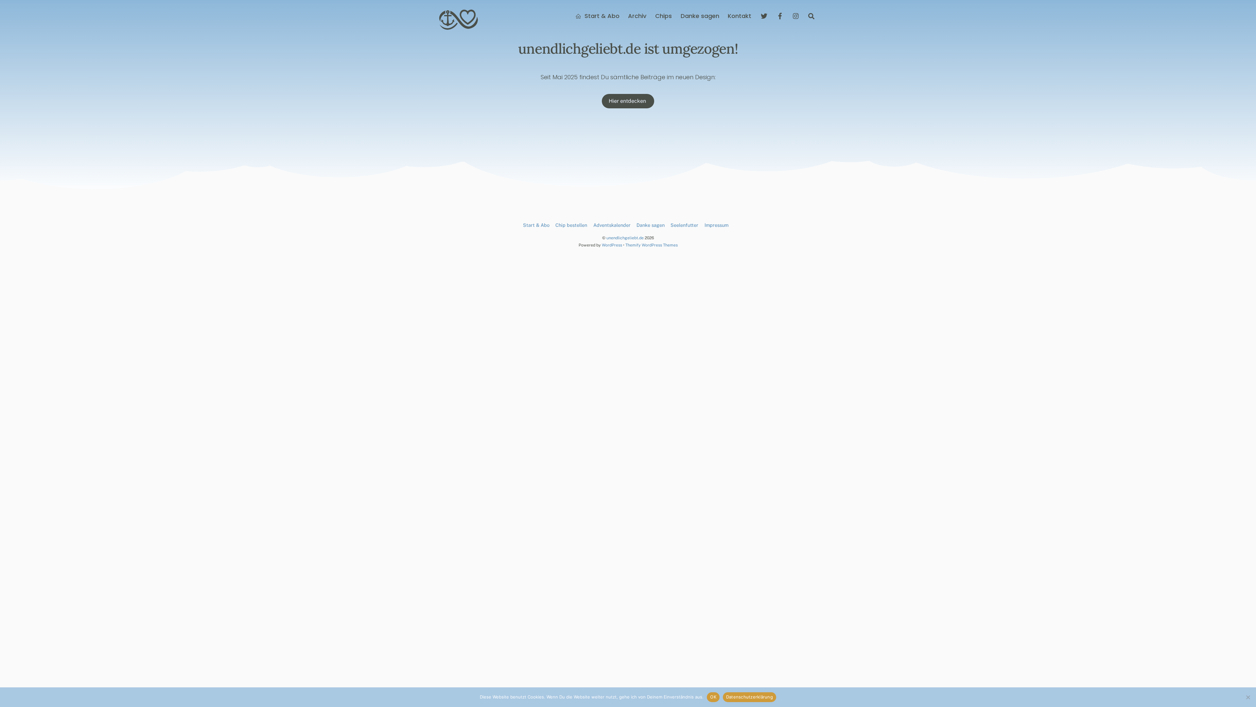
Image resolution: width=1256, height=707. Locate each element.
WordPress (612, 245)
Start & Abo (601, 16)
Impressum (716, 225)
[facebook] (780, 15)
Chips (663, 16)
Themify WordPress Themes (651, 245)
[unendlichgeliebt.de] (458, 27)
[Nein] (1248, 697)
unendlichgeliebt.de (625, 237)
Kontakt (739, 16)
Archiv (637, 16)
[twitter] (764, 15)
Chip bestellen (571, 225)
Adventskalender (612, 225)
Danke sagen (700, 16)
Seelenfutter (684, 225)
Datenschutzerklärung (749, 696)
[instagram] (796, 15)
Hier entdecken (628, 101)
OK (713, 696)
